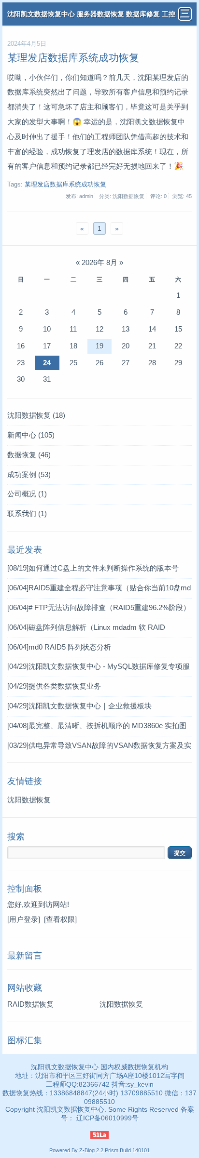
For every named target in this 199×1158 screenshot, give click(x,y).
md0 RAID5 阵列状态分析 (59, 647)
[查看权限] (60, 919)
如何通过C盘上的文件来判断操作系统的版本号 (93, 568)
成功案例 (29, 474)
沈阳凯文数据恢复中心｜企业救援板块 (79, 706)
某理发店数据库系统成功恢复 (73, 57)
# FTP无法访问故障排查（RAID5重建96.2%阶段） (98, 607)
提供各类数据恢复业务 (54, 686)
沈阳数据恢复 (36, 415)
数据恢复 (29, 455)
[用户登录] (23, 919)
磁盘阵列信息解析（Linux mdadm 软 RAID (86, 627)
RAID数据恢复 (30, 1004)
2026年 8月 (99, 262)
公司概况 (27, 494)
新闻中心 (31, 435)
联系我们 (27, 513)
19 (99, 346)
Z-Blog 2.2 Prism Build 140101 (114, 1150)
